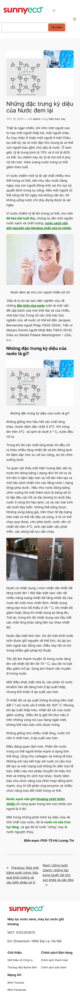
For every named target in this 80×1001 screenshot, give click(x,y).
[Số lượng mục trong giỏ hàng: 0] (74, 19)
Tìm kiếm (56, 27)
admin (36, 119)
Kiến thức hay (57, 119)
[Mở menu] (54, 10)
